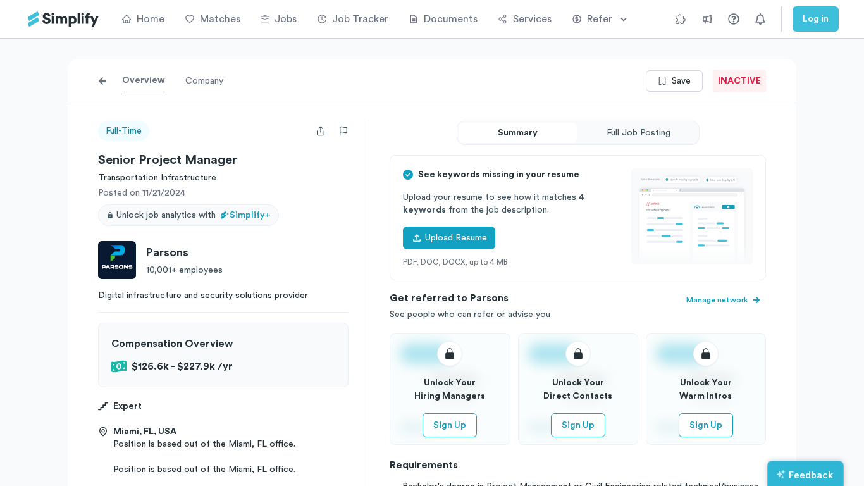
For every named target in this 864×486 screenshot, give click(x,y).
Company (204, 81)
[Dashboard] (63, 19)
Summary (518, 132)
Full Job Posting (638, 132)
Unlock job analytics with (193, 215)
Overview (143, 80)
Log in (816, 19)
